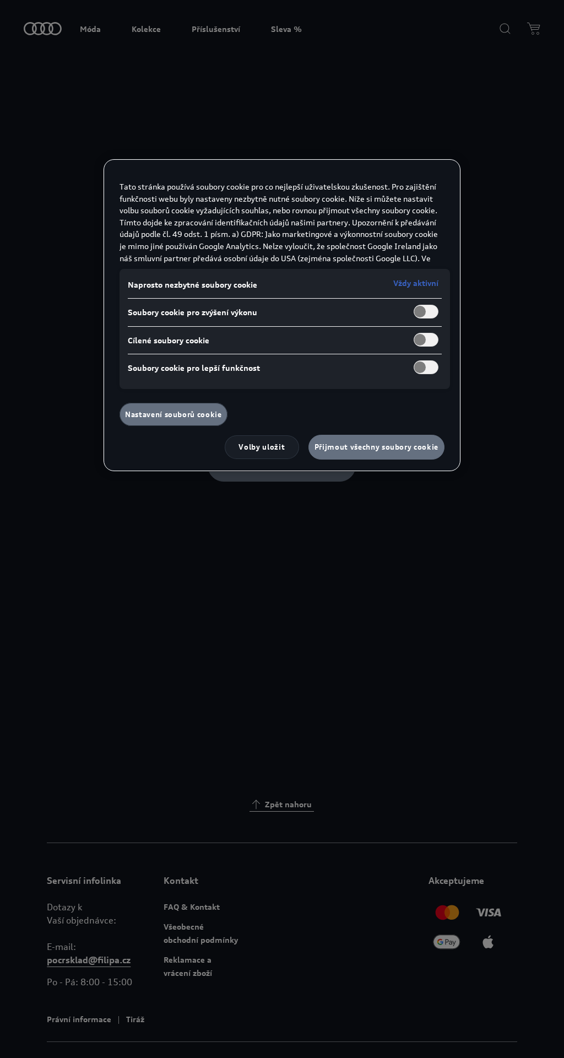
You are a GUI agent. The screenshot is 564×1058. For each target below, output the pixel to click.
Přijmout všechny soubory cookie (376, 446)
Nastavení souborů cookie (173, 414)
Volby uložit (261, 446)
